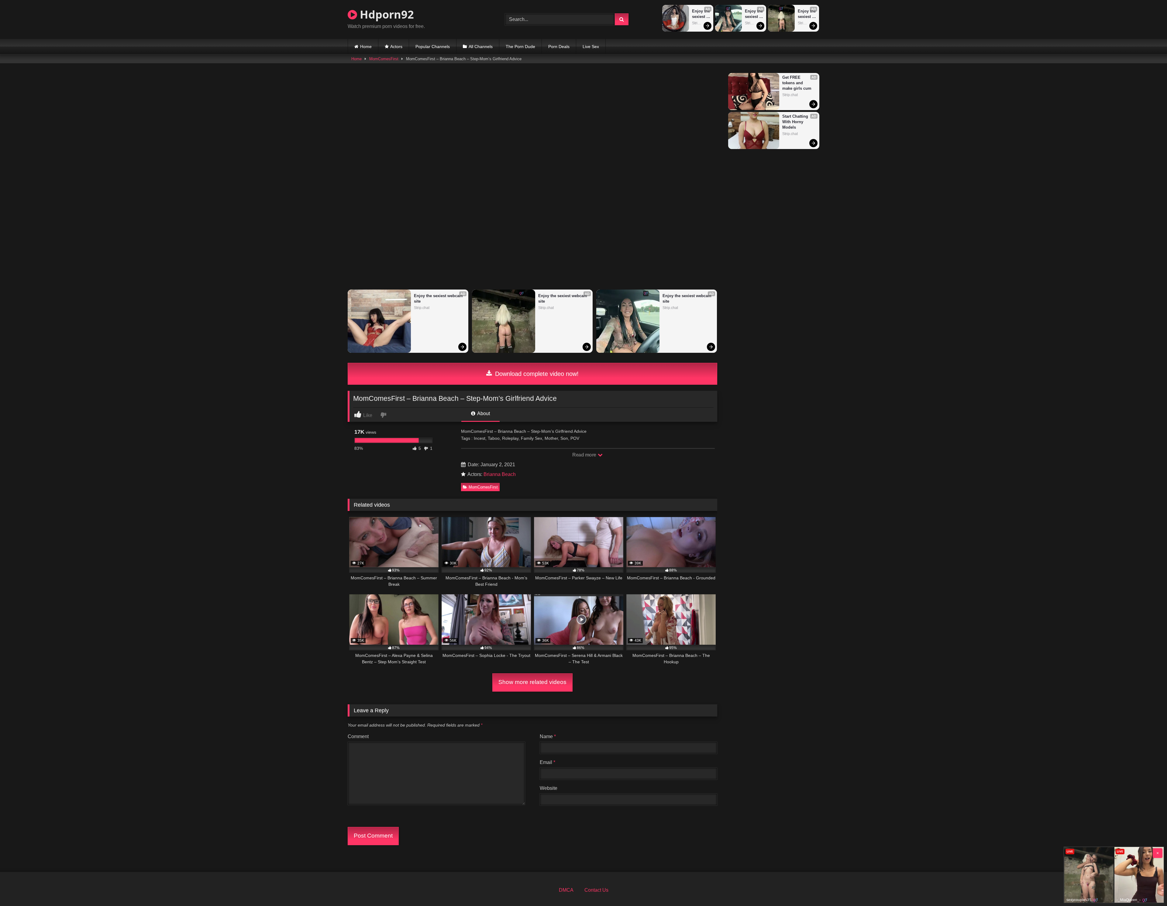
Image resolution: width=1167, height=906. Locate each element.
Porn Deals (559, 46)
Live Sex (591, 46)
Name (548, 736)
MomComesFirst (383, 59)
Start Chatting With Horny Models (795, 122)
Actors (396, 46)
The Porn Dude (520, 46)
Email (547, 762)
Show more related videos (532, 682)
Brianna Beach (500, 474)
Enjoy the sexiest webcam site (701, 14)
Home (366, 46)
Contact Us (596, 890)
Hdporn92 (385, 14)
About (483, 413)
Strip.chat (699, 23)
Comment (358, 736)
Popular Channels (432, 46)
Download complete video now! (536, 373)
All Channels (481, 46)
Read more (584, 454)
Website (548, 788)
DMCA (566, 890)
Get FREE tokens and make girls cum (796, 83)
